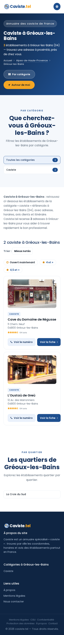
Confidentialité (45, 619)
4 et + (49, 262)
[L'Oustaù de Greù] (32, 369)
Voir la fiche (47, 342)
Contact (53, 623)
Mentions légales (14, 596)
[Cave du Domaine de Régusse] (32, 293)
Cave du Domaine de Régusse (32, 319)
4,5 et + (15, 270)
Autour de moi (21, 85)
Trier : (8, 251)
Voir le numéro (23, 342)
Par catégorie (21, 74)
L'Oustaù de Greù (21, 395)
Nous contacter (14, 601)
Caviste (20, 6)
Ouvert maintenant (22, 262)
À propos (9, 590)
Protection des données (20, 623)
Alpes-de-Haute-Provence (32, 60)
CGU (33, 619)
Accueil (8, 60)
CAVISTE (14, 313)
